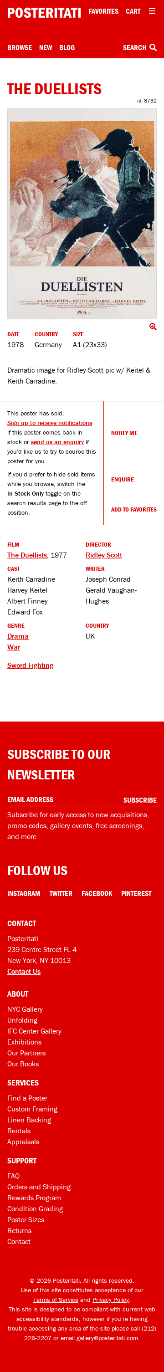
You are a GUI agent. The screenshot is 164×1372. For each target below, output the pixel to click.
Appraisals (23, 1141)
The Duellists (27, 554)
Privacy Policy (110, 1299)
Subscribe (140, 799)
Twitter (61, 893)
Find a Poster (27, 1097)
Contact (19, 1241)
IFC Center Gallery (34, 1030)
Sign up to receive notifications (49, 423)
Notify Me (124, 433)
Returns (19, 1230)
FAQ (13, 1175)
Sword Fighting (30, 665)
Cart (133, 10)
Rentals (19, 1130)
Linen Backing (29, 1119)
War (13, 646)
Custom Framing (32, 1108)
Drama (18, 635)
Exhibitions (24, 1041)
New (45, 47)
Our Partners (26, 1052)
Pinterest (136, 893)
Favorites (103, 10)
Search (135, 47)
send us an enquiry (57, 442)
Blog (67, 47)
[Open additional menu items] (152, 10)
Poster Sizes (25, 1219)
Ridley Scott (104, 554)
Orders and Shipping (39, 1186)
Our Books (23, 1063)
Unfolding (22, 1019)
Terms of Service (55, 1299)
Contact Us (24, 971)
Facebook (97, 893)
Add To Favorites (134, 509)
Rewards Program (34, 1197)
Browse (19, 47)
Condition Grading (35, 1208)
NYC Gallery (25, 1009)
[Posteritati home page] (44, 12)
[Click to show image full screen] (82, 213)
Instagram (24, 893)
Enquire (122, 479)
